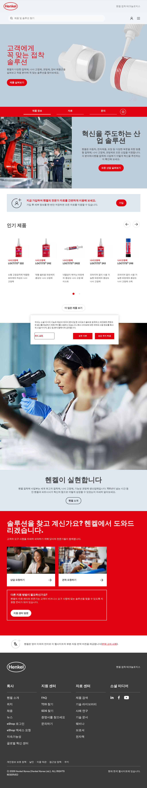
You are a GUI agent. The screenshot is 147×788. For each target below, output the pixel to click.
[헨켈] (16, 667)
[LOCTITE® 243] (101, 262)
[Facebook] (119, 697)
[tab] (73, 294)
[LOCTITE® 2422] (74, 262)
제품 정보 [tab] (37, 111)
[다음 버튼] (134, 224)
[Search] (12, 18)
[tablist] (70, 112)
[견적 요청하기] (83, 567)
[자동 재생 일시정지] (123, 111)
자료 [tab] (70, 111)
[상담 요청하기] (31, 567)
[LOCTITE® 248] (128, 262)
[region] (74, 329)
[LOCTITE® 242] (46, 262)
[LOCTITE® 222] (19, 262)
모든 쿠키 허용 (104, 336)
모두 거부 (83, 336)
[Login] (131, 18)
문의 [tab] (103, 111)
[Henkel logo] (11, 6)
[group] (73, 70)
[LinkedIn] (112, 697)
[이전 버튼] (125, 224)
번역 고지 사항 (109, 644)
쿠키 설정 (39, 336)
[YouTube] (126, 697)
